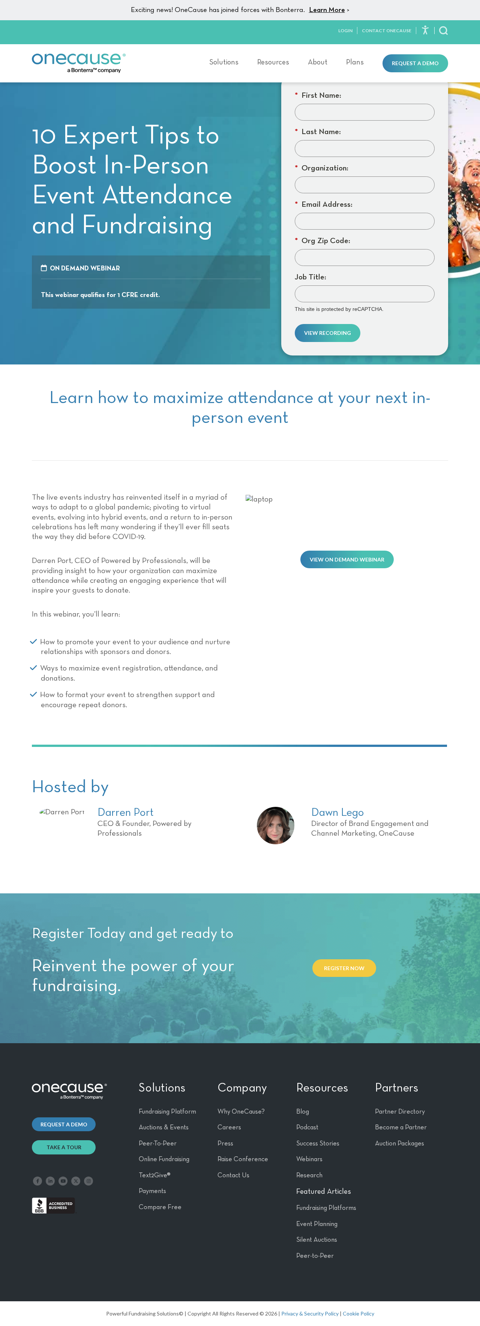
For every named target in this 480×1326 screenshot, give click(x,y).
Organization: (321, 168)
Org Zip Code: (322, 241)
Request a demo (63, 1124)
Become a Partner (401, 1127)
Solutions (223, 62)
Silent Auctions (316, 1239)
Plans (355, 62)
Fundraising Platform (167, 1111)
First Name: (318, 96)
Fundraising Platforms (326, 1208)
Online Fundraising (164, 1159)
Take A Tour (63, 1147)
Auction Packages (399, 1143)
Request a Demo (415, 63)
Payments (152, 1191)
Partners (396, 1088)
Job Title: (310, 277)
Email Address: (323, 205)
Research (309, 1175)
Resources (273, 62)
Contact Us (233, 1175)
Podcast (307, 1127)
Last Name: (318, 132)
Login (345, 30)
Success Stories (317, 1143)
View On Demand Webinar (347, 559)
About (317, 62)
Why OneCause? (241, 1111)
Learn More (327, 9)
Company (242, 1088)
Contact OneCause (386, 30)
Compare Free (160, 1207)
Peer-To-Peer (158, 1143)
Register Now (344, 968)
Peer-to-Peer (315, 1256)
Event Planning (317, 1224)
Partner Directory (400, 1111)
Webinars (309, 1159)
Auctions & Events (164, 1127)
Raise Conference (243, 1159)
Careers (229, 1127)
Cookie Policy (358, 1313)
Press (225, 1143)
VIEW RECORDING (327, 333)
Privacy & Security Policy (310, 1313)
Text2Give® (155, 1175)
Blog (302, 1111)
